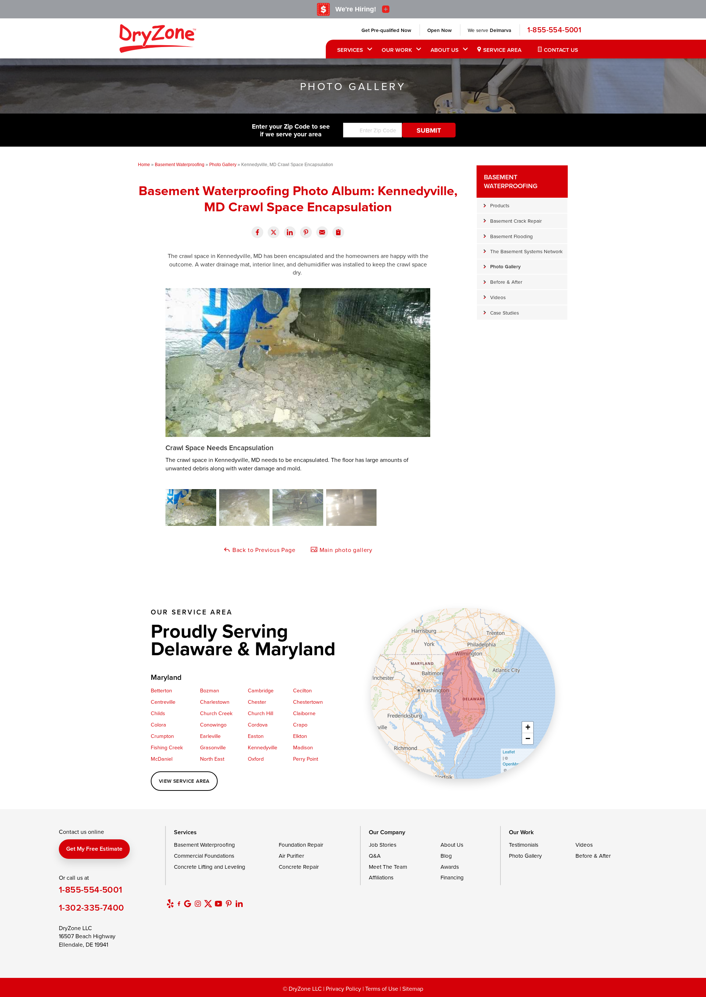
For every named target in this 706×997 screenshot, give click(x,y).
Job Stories (382, 845)
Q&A (375, 856)
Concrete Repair (299, 867)
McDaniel (161, 759)
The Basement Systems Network (526, 251)
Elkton (300, 736)
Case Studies (504, 312)
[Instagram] (197, 903)
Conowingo (213, 724)
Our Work (397, 50)
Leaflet (509, 751)
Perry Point (305, 759)
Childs (158, 713)
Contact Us (561, 50)
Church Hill (260, 713)
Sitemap (412, 989)
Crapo (300, 724)
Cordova (258, 724)
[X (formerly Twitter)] (208, 903)
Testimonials (523, 845)
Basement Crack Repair (516, 220)
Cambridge (261, 690)
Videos (498, 297)
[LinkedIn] (239, 903)
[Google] (187, 903)
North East (212, 759)
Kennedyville (262, 747)
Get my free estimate (94, 848)
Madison (303, 747)
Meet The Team (388, 867)
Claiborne (304, 713)
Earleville (210, 736)
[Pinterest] (228, 903)
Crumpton (162, 736)
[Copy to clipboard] (338, 232)
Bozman (209, 690)
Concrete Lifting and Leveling (209, 867)
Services (350, 50)
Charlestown (214, 702)
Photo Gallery (505, 266)
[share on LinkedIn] (290, 232)
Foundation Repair (301, 845)
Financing (452, 877)
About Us (445, 50)
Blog (446, 856)
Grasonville (213, 747)
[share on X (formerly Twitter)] (273, 232)
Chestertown (308, 702)
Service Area (502, 50)
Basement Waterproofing (511, 181)
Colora (158, 724)
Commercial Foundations (204, 856)
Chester (257, 702)
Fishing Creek (167, 747)
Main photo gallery (345, 550)
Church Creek (216, 713)
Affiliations (381, 877)
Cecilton (302, 690)
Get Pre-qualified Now (386, 30)
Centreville (163, 702)
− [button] (527, 738)
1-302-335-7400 (91, 907)
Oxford (256, 759)
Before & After (506, 281)
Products (499, 205)
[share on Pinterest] (306, 232)
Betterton (161, 690)
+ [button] (527, 727)
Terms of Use (381, 989)
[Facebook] (179, 903)
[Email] (322, 232)
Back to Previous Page (263, 550)
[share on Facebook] (257, 232)
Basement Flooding (511, 236)
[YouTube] (218, 903)
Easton (256, 736)
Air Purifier (291, 856)
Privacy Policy (343, 989)
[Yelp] (170, 903)
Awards (450, 867)
